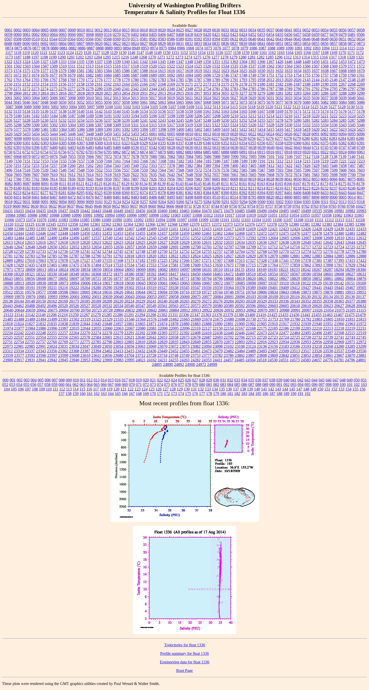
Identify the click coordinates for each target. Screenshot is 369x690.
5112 (208, 107)
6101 (36, 138)
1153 (193, 52)
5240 (135, 120)
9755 (260, 206)
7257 (53, 165)
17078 (63, 260)
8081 (361, 179)
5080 (306, 102)
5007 (63, 98)
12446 (41, 233)
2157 (72, 84)
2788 (279, 89)
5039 (343, 98)
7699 (343, 174)
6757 (72, 152)
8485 (144, 197)
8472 (72, 197)
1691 (162, 75)
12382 (316, 224)
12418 (240, 229)
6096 (361, 134)
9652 (116, 206)
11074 (31, 220)
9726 (197, 206)
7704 (361, 174)
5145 (126, 111)
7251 (17, 165)
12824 (196, 256)
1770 (81, 80)
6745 (325, 147)
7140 (351, 156)
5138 (62, 111)
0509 (27, 39)
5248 (207, 120)
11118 (360, 220)
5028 (243, 98)
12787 (74, 256)
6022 (252, 134)
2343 (144, 89)
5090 (37, 107)
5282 (316, 120)
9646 (98, 206)
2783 (234, 89)
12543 (141, 238)
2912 (153, 93)
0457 (297, 34)
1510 (63, 66)
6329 (144, 143)
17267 (196, 260)
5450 (108, 134)
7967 (180, 179)
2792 (316, 89)
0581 (144, 39)
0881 (63, 48)
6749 (361, 147)
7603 (361, 170)
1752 (279, 75)
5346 (361, 125)
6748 (352, 147)
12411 (173, 229)
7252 (26, 165)
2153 (35, 84)
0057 (352, 30)
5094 (73, 107)
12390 (19, 229)
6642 (289, 147)
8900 (334, 197)
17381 (317, 260)
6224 (188, 138)
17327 (251, 260)
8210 (225, 188)
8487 (162, 197)
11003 (175, 215)
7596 (306, 170)
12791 (107, 256)
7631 (144, 174)
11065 (359, 215)
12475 (284, 233)
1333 (62, 62)
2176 (234, 84)
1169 (333, 52)
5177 (352, 111)
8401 (288, 193)
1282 (261, 57)
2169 (171, 84)
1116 (360, 48)
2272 (26, 89)
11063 (348, 215)
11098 (193, 220)
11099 (203, 220)
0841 (261, 43)
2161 (99, 84)
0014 (117, 30)
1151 (175, 52)
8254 (26, 193)
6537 (144, 147)
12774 (306, 251)
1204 (98, 57)
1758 (334, 75)
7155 (63, 161)
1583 (99, 71)
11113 (339, 220)
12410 (163, 229)
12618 (63, 242)
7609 (45, 174)
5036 (316, 98)
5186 (63, 116)
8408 (306, 193)
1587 (135, 71)
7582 (234, 170)
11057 (316, 215)
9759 (287, 206)
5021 (189, 98)
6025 (279, 134)
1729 (216, 75)
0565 (81, 39)
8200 (144, 188)
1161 (263, 52)
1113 (334, 48)
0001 (9, 30)
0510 (36, 39)
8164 (270, 184)
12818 (129, 256)
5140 (81, 111)
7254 (44, 165)
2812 (27, 93)
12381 (305, 224)
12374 (239, 224)
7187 (225, 161)
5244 (171, 120)
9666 (170, 206)
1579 (62, 71)
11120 (8, 224)
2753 (198, 89)
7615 (99, 174)
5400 (180, 129)
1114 (343, 48)
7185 (207, 161)
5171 (297, 111)
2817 (72, 93)
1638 (325, 71)
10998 (154, 215)
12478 (317, 233)
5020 (180, 98)
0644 (288, 39)
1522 (171, 66)
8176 (351, 184)
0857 (334, 43)
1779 (126, 80)
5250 (225, 120)
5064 (171, 102)
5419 (306, 129)
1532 (216, 66)
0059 (9, 34)
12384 (338, 224)
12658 (141, 247)
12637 (273, 242)
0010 (81, 30)
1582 (90, 71)
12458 (173, 233)
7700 (352, 174)
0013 (108, 30)
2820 (99, 93)
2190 (325, 84)
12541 (118, 238)
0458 (306, 34)
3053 (207, 93)
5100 (109, 107)
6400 (54, 147)
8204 (171, 188)
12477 (306, 233)
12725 (350, 247)
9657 (134, 206)
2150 (8, 84)
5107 (172, 107)
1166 (307, 52)
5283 (325, 120)
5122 (287, 107)
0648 (316, 39)
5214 (270, 116)
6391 (361, 143)
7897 (135, 179)
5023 (198, 98)
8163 (261, 184)
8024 (261, 179)
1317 (333, 57)
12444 (19, 233)
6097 (9, 138)
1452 (334, 62)
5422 (334, 129)
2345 (162, 89)
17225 (162, 260)
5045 (17, 102)
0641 (261, 39)
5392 (126, 129)
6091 (316, 134)
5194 (135, 116)
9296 (253, 202)
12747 (129, 251)
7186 (216, 161)
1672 (17, 75)
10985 (21, 215)
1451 (325, 62)
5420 (316, 129)
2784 (243, 89)
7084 (189, 156)
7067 (99, 156)
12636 (262, 242)
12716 (295, 247)
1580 (72, 71)
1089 (280, 48)
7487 (361, 165)
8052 (306, 179)
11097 (182, 220)
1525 (198, 66)
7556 (117, 170)
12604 (273, 238)
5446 (72, 134)
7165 (135, 161)
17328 (262, 260)
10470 (207, 211)
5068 (207, 102)
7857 (117, 179)
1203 (89, 57)
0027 (189, 30)
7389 (207, 165)
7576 (216, 170)
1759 (343, 75)
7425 (297, 165)
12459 (184, 233)
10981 (339, 211)
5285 (343, 120)
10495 (284, 211)
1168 (325, 52)
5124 (305, 107)
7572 (198, 170)
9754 (251, 206)
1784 (171, 80)
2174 (216, 84)
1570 (343, 66)
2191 (334, 84)
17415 (350, 260)
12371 (206, 224)
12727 (361, 247)
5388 (90, 129)
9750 (233, 206)
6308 (90, 143)
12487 (41, 238)
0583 (162, 39)
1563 (279, 66)
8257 (35, 193)
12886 (350, 256)
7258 (62, 165)
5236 (99, 120)
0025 (180, 30)
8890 (288, 197)
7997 (207, 179)
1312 (288, 57)
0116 (108, 34)
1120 (35, 52)
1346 (171, 62)
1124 (70, 52)
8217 (288, 188)
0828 (153, 43)
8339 (108, 193)
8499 (198, 197)
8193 (90, 188)
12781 (8, 256)
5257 (270, 120)
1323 (17, 62)
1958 (261, 80)
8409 (316, 193)
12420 (262, 229)
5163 (225, 111)
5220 (316, 116)
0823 (126, 43)
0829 (162, 43)
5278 (279, 120)
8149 (216, 184)
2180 (261, 84)
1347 (180, 62)
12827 (229, 256)
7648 (189, 174)
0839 (243, 43)
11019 (251, 215)
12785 (52, 256)
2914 (171, 93)
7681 (306, 174)
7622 (135, 174)
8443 (343, 193)
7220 (334, 161)
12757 (218, 251)
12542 (130, 238)
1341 (135, 62)
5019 (171, 98)
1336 (90, 62)
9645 (89, 206)
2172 (198, 84)
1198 (44, 57)
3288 (343, 93)
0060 (18, 34)
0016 (135, 30)
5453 (135, 134)
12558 (207, 238)
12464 (229, 233)
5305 (81, 125)
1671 (8, 75)
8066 (334, 179)
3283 (297, 93)
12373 (228, 224)
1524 (189, 66)
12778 (339, 251)
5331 (297, 125)
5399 (171, 129)
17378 (306, 260)
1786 (189, 80)
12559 (218, 238)
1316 (324, 57)
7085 (198, 156)
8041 (288, 179)
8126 (107, 184)
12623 (118, 242)
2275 (53, 89)
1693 (180, 75)
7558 (135, 170)
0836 (225, 43)
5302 (54, 125)
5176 (343, 111)
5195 (144, 116)
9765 (333, 206)
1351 (216, 62)
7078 (135, 156)
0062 (36, 34)
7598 (325, 170)
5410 (225, 129)
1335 (81, 62)
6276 (270, 138)
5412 (243, 129)
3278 (252, 93)
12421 (273, 229)
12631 (207, 242)
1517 (126, 66)
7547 (72, 170)
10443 (96, 211)
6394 (27, 147)
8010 (243, 179)
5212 (252, 116)
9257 (144, 202)
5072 (234, 102)
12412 (184, 229)
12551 (185, 238)
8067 (343, 179)
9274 (189, 202)
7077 (126, 156)
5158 (180, 111)
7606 (27, 174)
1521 (162, 66)
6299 (9, 143)
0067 (81, 34)
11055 (305, 215)
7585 (243, 170)
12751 (173, 251)
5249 (216, 120)
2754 (207, 89)
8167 (297, 184)
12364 (128, 224)
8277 (44, 193)
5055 (99, 102)
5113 (216, 107)
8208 (207, 188)
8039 (279, 179)
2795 (334, 89)
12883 (317, 256)
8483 (135, 197)
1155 (210, 52)
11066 (9, 220)
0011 (90, 30)
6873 (135, 152)
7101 (271, 156)
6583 (162, 147)
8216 (279, 188)
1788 (207, 80)
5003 (27, 98)
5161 (207, 111)
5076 (270, 102)
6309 (99, 143)
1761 (361, 75)
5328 (270, 125)
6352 (225, 143)
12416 (218, 229)
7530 (35, 170)
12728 (8, 251)
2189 (316, 84)
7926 (153, 179)
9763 (315, 206)
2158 (81, 84)
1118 (17, 52)
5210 (234, 116)
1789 (216, 80)
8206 (189, 188)
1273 (179, 57)
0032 (234, 30)
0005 (45, 30)
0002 (18, 30)
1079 (244, 48)
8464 (45, 197)
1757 (325, 75)
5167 (261, 111)
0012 (99, 30)
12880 (284, 256)
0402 (135, 34)
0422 (225, 34)
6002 (162, 134)
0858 (343, 43)
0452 (252, 34)
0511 (44, 39)
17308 (229, 260)
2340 (117, 89)
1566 (306, 66)
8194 (99, 188)
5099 (100, 107)
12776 (328, 251)
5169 (279, 111)
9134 (117, 202)
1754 (297, 75)
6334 (153, 143)
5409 (216, 129)
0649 (325, 39)
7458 (343, 165)
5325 (243, 125)
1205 (107, 57)
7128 (324, 156)
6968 (18, 156)
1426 (279, 62)
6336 (171, 143)
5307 (99, 125)
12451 (96, 233)
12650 (52, 247)
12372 (217, 224)
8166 (288, 184)
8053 (316, 179)
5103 (136, 107)
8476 (90, 197)
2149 (361, 80)
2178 (243, 84)
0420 (207, 34)
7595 (297, 170)
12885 (339, 256)
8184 (45, 188)
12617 (52, 242)
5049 (53, 102)
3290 (361, 93)
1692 (171, 75)
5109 (190, 107)
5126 (324, 107)
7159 (99, 161)
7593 (279, 170)
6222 (170, 138)
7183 (189, 161)
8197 (117, 188)
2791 (306, 89)
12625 (140, 242)
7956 (171, 179)
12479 (328, 233)
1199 (53, 57)
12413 (196, 229)
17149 (96, 260)
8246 (352, 188)
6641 (280, 147)
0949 (136, 48)
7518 (26, 170)
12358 (73, 224)
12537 (96, 238)
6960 (352, 152)
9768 (351, 206)
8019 (252, 179)
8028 (270, 179)
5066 (189, 102)
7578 (225, 170)
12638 (284, 242)
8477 (99, 197)
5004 (36, 98)
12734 (52, 251)
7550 (90, 170)
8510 (216, 197)
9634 (62, 206)
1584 (108, 71)
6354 (243, 143)
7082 (171, 156)
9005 (343, 197)
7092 (243, 156)
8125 (98, 184)
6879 (162, 152)
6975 (45, 156)
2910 (135, 93)
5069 (216, 102)
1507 (45, 66)
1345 (162, 62)
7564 (162, 170)
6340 (207, 143)
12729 (19, 251)
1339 (117, 62)
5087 (10, 107)
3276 (234, 93)
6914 (252, 152)
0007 (63, 30)
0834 (207, 43)
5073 (243, 102)
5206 (198, 116)
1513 (90, 66)
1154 (202, 52)
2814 (45, 93)
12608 (317, 238)
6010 (189, 134)
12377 (261, 224)
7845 (90, 179)
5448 (90, 134)
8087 (27, 184)
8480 (108, 197)
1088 (271, 48)
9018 (9, 202)
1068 (190, 48)
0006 (54, 30)
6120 (98, 138)
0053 (316, 30)
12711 (262, 247)
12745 (118, 251)
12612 (361, 238)
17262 (173, 260)
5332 (306, 125)
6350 (216, 143)
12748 (140, 251)
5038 (334, 98)
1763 (17, 80)
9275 (198, 202)
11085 (85, 220)
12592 (251, 238)
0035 (261, 30)
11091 (128, 220)
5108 (181, 107)
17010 (30, 260)
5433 (27, 134)
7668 (270, 174)
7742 (8, 179)
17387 (328, 260)
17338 (273, 260)
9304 (298, 202)
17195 (151, 260)
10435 (41, 211)
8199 (135, 188)
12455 (140, 233)
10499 (306, 211)
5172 (306, 111)
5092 (55, 107)
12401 (85, 229)
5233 (72, 120)
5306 (90, 125)
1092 (307, 48)
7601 (352, 170)
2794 (325, 89)
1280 (242, 57)
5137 (53, 111)
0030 (216, 30)
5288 (361, 120)
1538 (261, 66)
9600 (17, 206)
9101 (99, 202)
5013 (117, 98)
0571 (135, 39)
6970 (27, 156)
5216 (288, 116)
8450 (9, 197)
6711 (316, 147)
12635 (251, 242)
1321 (360, 57)
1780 (135, 80)
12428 (317, 229)
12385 (349, 224)
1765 (35, 80)
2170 (180, 84)
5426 (9, 134)
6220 (161, 138)
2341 (126, 89)
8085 (18, 184)
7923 (144, 179)
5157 (171, 111)
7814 (53, 179)
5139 (72, 111)
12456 (151, 233)
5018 (162, 98)
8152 (234, 184)
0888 (100, 48)
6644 (307, 147)
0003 (27, 30)
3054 (216, 93)
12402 (96, 229)
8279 (53, 193)
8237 (334, 188)
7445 (325, 165)
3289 (352, 93)
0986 (181, 48)
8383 (198, 193)
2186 (288, 84)
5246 (189, 120)
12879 (273, 256)
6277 (279, 138)
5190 (99, 116)
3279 (261, 93)
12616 (41, 242)
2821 (108, 93)
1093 (317, 48)
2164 (126, 84)
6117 (80, 138)
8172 (315, 184)
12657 (130, 247)
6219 (152, 138)
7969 (189, 179)
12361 (95, 224)
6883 (189, 152)
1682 (90, 75)
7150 (18, 161)
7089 (225, 156)
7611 (63, 174)
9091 (45, 202)
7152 (36, 161)
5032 (279, 98)
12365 (139, 224)
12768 (262, 251)
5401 (189, 129)
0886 (82, 48)
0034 (252, 30)
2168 (162, 84)
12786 (63, 256)
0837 (234, 43)
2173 (207, 84)
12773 (295, 251)
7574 (207, 170)
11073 (20, 220)
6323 (126, 143)
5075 (261, 102)
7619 (117, 174)
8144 (189, 184)
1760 (352, 75)
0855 (316, 43)
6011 (198, 134)
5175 (334, 111)
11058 (327, 215)
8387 (216, 193)
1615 (162, 71)
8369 (126, 193)
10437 (63, 211)
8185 (54, 188)
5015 (135, 98)
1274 (188, 57)
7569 (189, 170)
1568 (325, 66)
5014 (126, 98)
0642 (270, 39)
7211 (270, 161)
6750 (8, 152)
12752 (184, 251)
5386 (81, 129)
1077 (226, 48)
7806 (44, 179)
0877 (36, 48)
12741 (85, 251)
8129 (125, 184)
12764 (240, 251)
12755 (207, 251)
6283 (333, 138)
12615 (30, 242)
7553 (108, 170)
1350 (207, 62)
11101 (224, 220)
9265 (171, 202)
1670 (361, 71)
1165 (298, 52)
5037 (325, 98)
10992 (99, 215)
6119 (89, 138)
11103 (246, 220)
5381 (45, 129)
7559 (144, 170)
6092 (325, 134)
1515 (108, 66)
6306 (72, 143)
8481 (117, 197)
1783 (162, 80)
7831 (62, 179)
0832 (189, 43)
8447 (361, 193)
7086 (207, 156)
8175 (342, 184)
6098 (18, 138)
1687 (135, 75)
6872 (126, 152)
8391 (234, 193)
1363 (234, 62)
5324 (234, 125)
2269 (361, 84)
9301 (271, 202)
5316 (162, 125)
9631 (44, 206)
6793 (90, 152)
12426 (306, 229)
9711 (188, 206)
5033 (288, 98)
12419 (251, 229)
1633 (288, 71)
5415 (270, 129)
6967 (9, 156)
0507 (9, 39)
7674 (297, 174)
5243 (162, 120)
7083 (180, 156)
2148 (352, 80)
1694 (189, 75)
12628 (173, 242)
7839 (81, 179)
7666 (261, 174)
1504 (36, 66)
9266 (180, 202)
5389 (99, 129)
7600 (343, 170)
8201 (153, 188)
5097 (91, 107)
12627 (162, 242)
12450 (85, 233)
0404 (144, 34)
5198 (171, 116)
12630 (196, 242)
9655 (125, 206)
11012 (208, 215)
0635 (243, 39)
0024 (171, 30)
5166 (252, 111)
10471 (218, 211)
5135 (35, 111)
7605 (18, 174)
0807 (81, 43)
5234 (81, 120)
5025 (216, 98)
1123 (61, 52)
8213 (252, 188)
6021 (243, 134)
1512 (81, 66)
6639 (262, 147)
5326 (252, 125)
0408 (180, 34)
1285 (270, 57)
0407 (171, 34)
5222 (334, 116)
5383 (54, 129)
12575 (240, 238)
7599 (334, 170)
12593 (262, 238)
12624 (129, 242)
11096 (171, 220)
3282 (288, 93)
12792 (118, 256)
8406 (297, 193)
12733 (41, 251)
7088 (216, 156)
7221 (343, 161)
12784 (41, 256)
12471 (251, 233)
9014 (352, 197)
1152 (184, 52)
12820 (151, 256)
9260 (153, 202)
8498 (189, 197)
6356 (261, 143)
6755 (53, 152)
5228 (26, 120)
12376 (250, 224)
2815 (54, 93)
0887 (91, 48)
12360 (84, 224)
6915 (261, 152)
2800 (18, 93)
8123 (89, 184)
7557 (126, 170)
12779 (350, 251)
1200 (62, 57)
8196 (108, 188)
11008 (197, 215)
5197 (162, 116)
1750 (261, 75)
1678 (62, 75)
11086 (95, 220)
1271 (161, 57)
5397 (153, 129)
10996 (132, 215)
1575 (26, 71)
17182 (140, 260)
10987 (43, 215)
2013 (279, 80)
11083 (63, 220)
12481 (350, 233)
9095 (72, 202)
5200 (189, 116)
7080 (153, 156)
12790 (96, 256)
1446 (288, 62)
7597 (316, 170)
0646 (306, 39)
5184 (54, 116)
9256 (135, 202)
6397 (45, 147)
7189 (243, 161)
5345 (352, 125)
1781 (144, 80)
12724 (339, 247)
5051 (72, 102)
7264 (108, 165)
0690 (26, 43)
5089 (28, 107)
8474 (81, 197)
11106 (277, 220)
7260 (72, 165)
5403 (207, 129)
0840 (252, 43)
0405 (153, 34)
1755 (306, 75)
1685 (117, 75)
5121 (278, 107)
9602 (26, 206)
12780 (361, 251)
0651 (343, 39)
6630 (189, 147)
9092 (54, 202)
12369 (183, 224)
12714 (284, 247)
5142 (99, 111)
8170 (306, 184)
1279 (233, 57)
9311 (325, 202)
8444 (352, 193)
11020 (262, 215)
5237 (108, 120)
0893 (118, 48)
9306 (316, 202)
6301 (27, 143)
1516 (117, 66)
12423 (284, 229)
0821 (108, 43)
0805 (72, 43)
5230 (44, 120)
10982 (350, 211)
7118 (315, 156)
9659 (143, 206)
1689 (153, 75)
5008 (72, 98)
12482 (361, 233)
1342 (144, 62)
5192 (117, 116)
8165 (279, 184)
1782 (153, 80)
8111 (63, 184)
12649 (41, 247)
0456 (288, 34)
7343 (117, 165)
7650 (198, 174)
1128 (105, 52)
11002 (165, 215)
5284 (334, 120)
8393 (252, 193)
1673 (26, 75)
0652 (352, 39)
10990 (77, 215)
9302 (280, 202)
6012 (207, 134)
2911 (144, 93)
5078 (288, 102)
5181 (27, 116)
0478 (334, 34)
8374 (144, 193)
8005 (216, 179)
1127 (96, 52)
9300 (262, 202)
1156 (219, 52)
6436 (81, 147)
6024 (270, 134)
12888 (361, 256)
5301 (45, 125)
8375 (153, 193)
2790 (297, 89)
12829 (251, 256)
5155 (153, 111)
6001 (153, 134)
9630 (35, 206)
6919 (297, 152)
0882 (73, 48)
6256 (252, 138)
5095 (82, 107)
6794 (99, 152)
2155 (53, 84)
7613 (81, 174)
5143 (108, 111)
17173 (129, 260)
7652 (207, 174)
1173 (9, 57)
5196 (153, 116)
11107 (288, 220)
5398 (162, 129)
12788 (85, 256)
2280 (99, 89)
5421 (325, 129)
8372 (135, 193)
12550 (174, 238)
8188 (63, 188)
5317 (171, 125)
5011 (99, 98)
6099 (27, 138)
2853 (117, 93)
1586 (126, 71)
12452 (107, 233)
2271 (17, 89)
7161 (117, 161)
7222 (352, 161)
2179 (252, 84)
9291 (225, 202)
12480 (339, 233)
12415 (207, 229)
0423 (234, 34)
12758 (229, 251)
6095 (352, 134)
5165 (243, 111)
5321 (207, 125)
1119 (26, 52)
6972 (36, 156)
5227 (17, 120)
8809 (261, 197)
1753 (288, 75)
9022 (18, 202)
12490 (52, 238)
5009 (81, 98)
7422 (288, 165)
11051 (273, 215)
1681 (81, 75)
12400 (74, 229)
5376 (9, 129)
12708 (240, 247)
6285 (351, 138)
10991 (88, 215)
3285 (316, 93)
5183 (45, 116)
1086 (253, 48)
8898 (316, 197)
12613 (8, 242)
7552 (99, 170)
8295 (81, 193)
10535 (317, 211)
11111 (319, 220)
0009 (72, 30)
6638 (253, 147)
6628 (171, 147)
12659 (152, 247)
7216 (316, 161)
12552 (196, 238)
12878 (262, 256)
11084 (74, 220)
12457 (162, 233)
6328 (135, 143)
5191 (108, 116)
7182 (180, 161)
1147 (140, 52)
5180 (18, 116)
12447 (52, 233)
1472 (352, 62)
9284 (207, 202)
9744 (215, 206)
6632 (207, 147)
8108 (54, 184)
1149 (158, 52)
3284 (306, 93)
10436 (52, 211)
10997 (143, 215)
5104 (145, 107)
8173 (324, 184)
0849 (270, 43)
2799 (9, 93)
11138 (40, 224)
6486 (117, 147)
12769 (273, 251)
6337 (180, 143)
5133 (17, 111)
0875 (18, 48)
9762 (305, 206)
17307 (218, 260)
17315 (240, 260)
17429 (19, 265)
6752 (26, 152)
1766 (44, 80)
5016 (144, 98)
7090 (234, 156)
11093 (149, 220)
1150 (166, 52)
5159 (189, 111)
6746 (334, 147)
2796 (343, 89)
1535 (234, 66)
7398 (225, 165)
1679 (72, 75)
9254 (126, 202)
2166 (144, 84)
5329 (279, 125)
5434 (36, 134)
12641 (317, 242)
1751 (270, 75)
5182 (36, 116)
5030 (261, 98)
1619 (198, 71)
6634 (225, 147)
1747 (234, 75)
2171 (189, 84)
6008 (180, 134)
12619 (74, 242)
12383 (327, 224)
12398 (63, 229)
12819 (140, 256)
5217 (297, 116)
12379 (283, 224)
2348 (189, 89)
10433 (19, 211)
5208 (216, 116)
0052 (306, 30)
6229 (234, 138)
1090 (289, 48)
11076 (41, 220)
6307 (81, 143)
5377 (18, 129)
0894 (127, 48)
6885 (207, 152)
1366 (261, 62)
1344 (153, 62)
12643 (339, 242)
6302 (36, 143)
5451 (117, 134)
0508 (18, 39)
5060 (135, 102)
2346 (171, 89)
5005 (45, 98)
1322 (8, 62)
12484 (19, 238)
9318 (361, 202)
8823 (279, 197)
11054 (294, 215)
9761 (296, 206)
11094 (160, 220)
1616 (171, 71)
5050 (62, 102)
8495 (171, 197)
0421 (216, 34)
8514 (234, 197)
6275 (261, 138)
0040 (279, 30)
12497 (85, 238)
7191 (262, 161)
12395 (41, 229)
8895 (297, 197)
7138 (333, 156)
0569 (117, 39)
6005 (171, 134)
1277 (215, 57)
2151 (17, 84)
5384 (63, 129)
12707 (229, 247)
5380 (36, 129)
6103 (54, 138)
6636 (234, 147)
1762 (8, 80)
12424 (295, 229)
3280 (270, 93)
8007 (225, 179)
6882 (180, 152)
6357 (270, 143)
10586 (328, 211)
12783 (30, 256)
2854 (126, 93)
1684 (108, 75)
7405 (252, 165)
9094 (63, 202)
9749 (224, 206)
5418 (297, 129)
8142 (171, 184)
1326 (35, 62)
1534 (225, 66)
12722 (317, 247)
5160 (198, 111)
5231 (53, 120)
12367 (161, 224)
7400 (234, 165)
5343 (343, 125)
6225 (198, 138)
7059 (81, 156)
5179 (9, 116)
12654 (96, 247)
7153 (45, 161)
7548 (81, 170)
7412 (270, 165)
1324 (26, 62)
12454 (129, 233)
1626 (252, 71)
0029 (207, 30)
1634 (297, 71)
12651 (63, 247)
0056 (343, 30)
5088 (19, 107)
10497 (295, 211)
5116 (243, 107)
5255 (261, 120)
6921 (316, 152)
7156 (72, 161)
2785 (252, 89)
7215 (306, 161)
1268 (143, 57)
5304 (72, 125)
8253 (17, 193)
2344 (153, 89)
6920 (306, 152)
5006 (54, 98)
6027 (297, 134)
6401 (63, 147)
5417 (288, 129)
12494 (63, 238)
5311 (135, 125)
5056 (108, 102)
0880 (54, 48)
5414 (261, 129)
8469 (63, 197)
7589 (270, 170)
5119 (260, 107)
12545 (152, 238)
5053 (90, 102)
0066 (72, 34)
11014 (219, 215)
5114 (225, 107)
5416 (279, 129)
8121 (80, 184)
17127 (85, 260)
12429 (328, 229)
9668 (179, 206)
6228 (225, 138)
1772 (90, 80)
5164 (234, 111)
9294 (243, 202)
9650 (107, 206)
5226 (8, 120)
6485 (108, 147)
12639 (295, 242)
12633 (229, 242)
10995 (121, 215)
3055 (225, 93)
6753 (35, 152)
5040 (352, 98)
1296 (279, 57)
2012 (270, 80)
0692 (44, 43)
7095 (253, 156)
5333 (316, 125)
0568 (108, 39)
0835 (216, 43)
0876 (27, 48)
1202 (80, 57)
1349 (198, 62)
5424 (352, 129)
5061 (144, 102)
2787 (270, 89)
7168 (162, 161)
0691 (35, 43)
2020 (288, 80)
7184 (198, 161)
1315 (315, 57)
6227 (216, 138)
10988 (54, 215)
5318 (180, 125)
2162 (108, 84)
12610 (339, 238)
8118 (71, 184)
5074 (252, 102)
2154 (44, 84)
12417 (229, 229)
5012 (108, 98)
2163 (117, 84)
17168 (118, 260)
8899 (325, 197)
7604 (9, 174)
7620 (126, 174)
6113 (63, 138)
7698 (334, 174)
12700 (196, 247)
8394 (261, 193)
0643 (279, 39)
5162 (216, 111)
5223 (343, 116)
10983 (361, 211)
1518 (135, 66)
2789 (288, 89)
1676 (44, 75)
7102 (280, 156)
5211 (243, 116)
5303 (63, 125)
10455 (129, 211)
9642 (80, 206)
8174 (333, 184)
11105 (267, 220)
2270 (8, 89)
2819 (90, 93)
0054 (325, 30)
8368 (117, 193)
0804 (62, 43)
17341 (284, 260)
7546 (62, 170)
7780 (17, 179)
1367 (270, 62)
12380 (294, 224)
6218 (143, 138)
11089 (106, 220)
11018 (240, 215)
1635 (306, 71)
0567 (99, 39)
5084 (343, 102)
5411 (234, 129)
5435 (45, 134)
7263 (99, 165)
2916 (189, 93)
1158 (237, 52)
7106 (289, 156)
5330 (288, 125)
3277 (243, 93)
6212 (134, 138)
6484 (99, 147)
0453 (261, 34)
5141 (90, 111)
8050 (297, 179)
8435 (334, 193)
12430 (339, 229)
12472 (262, 233)
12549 (163, 238)
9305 (307, 202)
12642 (328, 242)
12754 (196, 251)
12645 (361, 242)
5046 (26, 102)
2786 (261, 89)
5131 (360, 107)
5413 (252, 129)
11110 (309, 220)
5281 (306, 120)
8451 (18, 197)
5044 (8, 102)
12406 (118, 229)
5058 (126, 102)
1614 (153, 71)
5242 (153, 120)
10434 (30, 211)
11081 (52, 220)
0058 (361, 30)
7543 (53, 170)
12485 (30, 238)
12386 (360, 224)
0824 (135, 43)
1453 (343, 62)
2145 (325, 80)
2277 (72, 89)
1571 (352, 66)
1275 (197, 57)
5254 (252, 120)
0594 (216, 39)
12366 (150, 224)
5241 (144, 120)
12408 (141, 229)
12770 (284, 251)
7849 (99, 179)
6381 (334, 143)
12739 (74, 251)
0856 (325, 43)
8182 (27, 188)
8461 (36, 197)
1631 (270, 71)
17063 (41, 260)
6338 (189, 143)
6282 (324, 138)
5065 (180, 102)
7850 (108, 179)
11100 (214, 220)
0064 (54, 34)
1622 (216, 71)
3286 (325, 93)
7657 (216, 174)
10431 (8, 211)
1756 (316, 75)
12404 (107, 229)
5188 (81, 116)
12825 (207, 256)
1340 (126, 62)
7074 (117, 156)
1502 (18, 66)
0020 (162, 30)
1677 (53, 75)
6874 (144, 152)
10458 (151, 211)
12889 (8, 260)
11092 (139, 220)
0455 (279, 34)
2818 (81, 93)
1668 (343, 71)
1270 (152, 57)
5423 (343, 129)
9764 (324, 206)
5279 (288, 120)
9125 (108, 202)
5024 (207, 98)
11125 (29, 224)
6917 (279, 152)
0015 (126, 30)
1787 (198, 80)
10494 (273, 211)
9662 (161, 206)
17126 (74, 260)
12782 (19, 256)
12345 (51, 224)
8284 (72, 193)
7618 (108, 174)
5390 (108, 129)
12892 (19, 260)
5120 (269, 107)
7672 (288, 174)
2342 (135, 89)
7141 (360, 156)
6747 (343, 147)
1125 (79, 52)
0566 (90, 39)
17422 (361, 260)
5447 (81, 134)
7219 (325, 161)
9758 (278, 206)
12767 (251, 251)
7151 (27, 161)
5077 (279, 102)
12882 (306, 256)
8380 (171, 193)
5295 (9, 125)
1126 (87, 52)
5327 (261, 125)
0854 (306, 43)
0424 (243, 34)
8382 (189, 193)
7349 (135, 165)
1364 (243, 62)
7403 (243, 165)
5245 (180, 120)
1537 (252, 66)
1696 (207, 75)
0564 (72, 39)
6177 (116, 138)
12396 (52, 229)
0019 (153, 30)
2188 (306, 84)
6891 (243, 152)
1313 (297, 57)
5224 (352, 116)
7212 (279, 161)
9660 (152, 206)
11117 (349, 220)
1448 (297, 62)
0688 (8, 43)
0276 (126, 34)
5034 (297, 98)
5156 (162, 111)
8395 (270, 193)
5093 (64, 107)
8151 (225, 184)
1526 (207, 66)
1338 (108, 62)
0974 (154, 48)
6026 (288, 134)
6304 (54, 143)
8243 (343, 188)
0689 (17, 43)
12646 (8, 247)
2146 (334, 80)
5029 (252, 98)
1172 (360, 52)
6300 (18, 143)
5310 (126, 125)
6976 (54, 156)
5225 (361, 116)
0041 (288, 30)
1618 (189, 71)
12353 (62, 224)
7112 (307, 156)
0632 (234, 39)
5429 (18, 134)
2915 (180, 93)
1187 (18, 57)
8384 (207, 193)
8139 (162, 184)
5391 (117, 129)
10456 (140, 211)
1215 (116, 57)
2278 (81, 89)
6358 (279, 143)
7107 (298, 156)
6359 (288, 143)
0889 (109, 48)
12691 (174, 247)
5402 (198, 129)
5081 (316, 102)
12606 (295, 238)
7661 (234, 174)
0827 (144, 43)
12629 (184, 242)
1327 (44, 62)
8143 (180, 184)
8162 (252, 184)
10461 (173, 211)
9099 (90, 202)
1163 (281, 52)
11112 (329, 220)
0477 (325, 34)
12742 (96, 251)
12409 (152, 229)
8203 (162, 188)
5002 (18, 98)
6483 (90, 147)
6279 (297, 138)
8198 (126, 188)
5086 (361, 102)
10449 (118, 211)
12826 (218, 256)
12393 (30, 229)
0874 (9, 48)
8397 (279, 193)
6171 (107, 138)
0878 (45, 48)
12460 (196, 233)
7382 (189, 165)
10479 (229, 211)
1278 (224, 57)
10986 (32, 215)
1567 (316, 66)
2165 (135, 84)
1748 (243, 75)
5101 (118, 107)
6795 (108, 152)
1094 (326, 48)
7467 (352, 165)
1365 (252, 62)
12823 (184, 256)
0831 (180, 43)
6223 (179, 138)
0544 (53, 39)
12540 (107, 238)
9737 (206, 206)
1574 (17, 71)
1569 (334, 66)
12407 (130, 229)
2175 (225, 84)
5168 (270, 111)
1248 (134, 57)
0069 (99, 34)
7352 (144, 165)
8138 (153, 184)
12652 (74, 247)
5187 (72, 116)
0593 (207, 39)
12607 (306, 238)
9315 (352, 202)
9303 (289, 202)
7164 (126, 161)
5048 (44, 102)
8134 (144, 184)
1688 (144, 75)
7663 (243, 174)
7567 (171, 170)
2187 (297, 84)
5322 (216, 125)
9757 (269, 206)
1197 (35, 57)
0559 (62, 39)
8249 (361, 188)
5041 (361, 98)
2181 (270, 84)
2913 (162, 93)
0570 (126, 39)
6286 (360, 138)
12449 (74, 233)
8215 (270, 188)
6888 (225, 152)
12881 (295, 256)
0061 (27, 34)
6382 (343, 143)
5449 (99, 134)
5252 (243, 120)
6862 (117, 152)
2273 (35, 89)
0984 (172, 48)
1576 (35, 71)
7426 (306, 165)
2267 (343, 84)
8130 (135, 184)
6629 (180, 147)
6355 (252, 143)
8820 (270, 197)
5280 (297, 120)
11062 (337, 215)
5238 (117, 120)
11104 (256, 220)
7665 (252, 174)
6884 (198, 152)
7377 (162, 165)
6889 (234, 152)
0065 (63, 34)
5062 (153, 102)
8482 (126, 197)
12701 (207, 247)
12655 (107, 247)
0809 (90, 43)
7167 (153, 161)
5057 (117, 102)
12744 (107, 251)
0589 (180, 39)
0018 (144, 30)
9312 (334, 202)
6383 (352, 143)
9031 (27, 202)
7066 (90, 156)
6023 (261, 134)
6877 (153, 152)
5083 (334, 102)
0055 (334, 30)
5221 (325, 116)
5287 (352, 120)
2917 (198, 93)
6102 (45, 138)
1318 (342, 57)
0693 (53, 43)
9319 (8, 206)
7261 (81, 165)
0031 (225, 30)
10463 (184, 211)
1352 (225, 62)
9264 (162, 202)
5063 (162, 102)
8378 (162, 193)
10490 (262, 211)
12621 (96, 242)
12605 (284, 238)
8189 (72, 188)
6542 (153, 147)
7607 (36, 174)
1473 (361, 62)
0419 (198, 34)
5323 (225, 125)
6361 (306, 143)
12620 (85, 242)
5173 (316, 111)
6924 (343, 152)
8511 (225, 197)
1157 (228, 52)
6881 (171, 152)
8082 (9, 184)
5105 (154, 107)
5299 (27, 125)
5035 (306, 98)
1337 (99, 62)
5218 (306, 116)
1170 (342, 52)
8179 (9, 188)
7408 (261, 165)
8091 (45, 184)
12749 (151, 251)
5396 (144, 129)
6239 (243, 138)
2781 (216, 89)
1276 (206, 57)
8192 (81, 188)
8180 (18, 188)
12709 (251, 247)
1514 (99, 66)
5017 (153, 98)
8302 (90, 193)
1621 (207, 71)
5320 (198, 125)
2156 (62, 84)
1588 (144, 71)
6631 (198, 147)
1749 (252, 75)
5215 (279, 116)
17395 (339, 260)
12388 (8, 229)
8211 (234, 188)
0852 (288, 43)
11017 (229, 215)
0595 (225, 39)
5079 (297, 102)
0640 (252, 39)
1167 (316, 52)
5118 (252, 107)
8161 (243, 184)
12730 (30, 251)
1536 (243, 66)
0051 (297, 30)
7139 (342, 156)
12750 (162, 251)
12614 (19, 242)
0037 (270, 30)
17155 (107, 260)
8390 (225, 193)
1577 (44, 71)
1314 (306, 57)
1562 (270, 66)
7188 (234, 161)
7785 (26, 179)
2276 (62, 89)
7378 (171, 165)
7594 (288, 170)
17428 (8, 265)
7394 (216, 165)
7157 (81, 161)
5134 (26, 111)
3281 (279, 93)
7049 (63, 156)
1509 (54, 66)
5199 (180, 116)
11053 (283, 215)
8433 (325, 193)
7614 (90, 174)
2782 (225, 89)
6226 (207, 138)
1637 (316, 71)
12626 (151, 242)
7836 (72, 179)
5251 (234, 120)
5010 (90, 98)
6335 (162, 143)
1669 (352, 71)
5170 (288, 111)
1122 (52, 52)
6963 (361, 152)
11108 (298, 220)
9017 (361, 197)
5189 (90, 116)
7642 (171, 174)
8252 (8, 193)
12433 (361, 229)
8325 (99, 193)
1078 (235, 48)
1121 (43, 52)
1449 (306, 62)
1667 (334, 71)
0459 (316, 34)
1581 (81, 71)
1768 (62, 80)
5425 (361, 129)
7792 (35, 179)
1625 (243, 71)
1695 (198, 75)
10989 (65, 215)
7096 (262, 156)
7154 (54, 161)
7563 (153, 170)
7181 (171, 161)
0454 (270, 34)
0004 (36, 30)
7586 (252, 170)
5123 (296, 107)
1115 (351, 48)
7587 (261, 170)
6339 (198, 143)
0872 (352, 43)
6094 (343, 134)
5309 (117, 125)
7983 (198, 179)
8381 (180, 193)
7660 (225, 174)
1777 (108, 80)
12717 (306, 247)
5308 (108, 125)
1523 (180, 66)
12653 (85, 247)
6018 (216, 134)
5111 (199, 107)
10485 (240, 211)
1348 (189, 62)
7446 (334, 165)
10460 (162, 211)
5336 (334, 125)
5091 (46, 107)
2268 (352, 84)
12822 (173, 256)
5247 (198, 120)
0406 (162, 34)
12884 (328, 256)
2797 (352, 89)
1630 (261, 71)
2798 (361, 89)
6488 (126, 147)
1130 (123, 52)
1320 (351, 57)
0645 (297, 39)
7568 (180, 170)
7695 (325, 174)
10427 (361, 206)
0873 (361, 43)
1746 (225, 75)
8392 (243, 193)
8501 (207, 197)
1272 (170, 57)
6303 (45, 143)
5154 (144, 111)
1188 (26, 57)
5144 (117, 111)
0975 (163, 48)
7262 (90, 165)
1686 (126, 75)
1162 (272, 52)
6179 (125, 138)
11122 (19, 224)
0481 (352, 34)
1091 (298, 48)
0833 (198, 43)
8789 (243, 197)
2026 (297, 80)
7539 (44, 170)
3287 (334, 93)
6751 (17, 152)
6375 (325, 143)
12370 (195, 224)
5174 (325, 111)
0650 (334, 39)
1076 (217, 48)
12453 (118, 233)
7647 (180, 174)
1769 (72, 80)
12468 (240, 233)
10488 (251, 211)
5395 (135, 129)
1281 (252, 57)
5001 (9, 98)
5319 (189, 125)
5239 (126, 120)
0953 (145, 48)
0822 (117, 43)
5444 (54, 134)
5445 (63, 134)
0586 (171, 39)
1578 (53, 71)
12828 (240, 256)
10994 (110, 215)
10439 (74, 211)
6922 (325, 152)
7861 (126, 179)
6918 (288, 152)
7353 (153, 165)
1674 (35, 75)
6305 (63, 143)
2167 (153, 84)
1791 (234, 80)
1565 (297, 66)
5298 (18, 125)
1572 (361, 66)
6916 (270, 152)
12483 (8, 238)
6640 (271, 147)
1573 (8, 71)
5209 (225, 116)
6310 (108, 143)
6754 (44, 152)
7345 (126, 165)
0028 (198, 30)
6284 (342, 138)
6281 (315, 138)
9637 (71, 206)
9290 (216, 202)
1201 (71, 57)
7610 (54, 174)
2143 (306, 80)
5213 (261, 116)
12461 (207, 233)
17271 (207, 260)
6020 (234, 134)
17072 (52, 260)
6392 (9, 147)
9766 (342, 206)
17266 (184, 260)
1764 (26, 80)
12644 (350, 242)
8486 (153, 197)
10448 (107, 211)
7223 (361, 161)
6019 (225, 134)
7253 (35, 165)
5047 (35, 102)
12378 (272, 224)
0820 (99, 43)
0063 (45, 34)
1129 (114, 52)
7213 (288, 161)
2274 (44, 89)
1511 (72, 66)
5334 (325, 125)
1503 (27, 66)
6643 (298, 147)
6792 (81, 152)
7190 (253, 161)
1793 (243, 80)
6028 (306, 134)
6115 (72, 138)
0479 (343, 34)
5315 (153, 125)
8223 (306, 188)
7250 (8, 165)
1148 (149, 52)
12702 (218, 247)
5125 (315, 107)
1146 (131, 52)
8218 (297, 188)
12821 (162, 256)
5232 (62, 120)
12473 (273, 233)
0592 (198, 39)
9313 (343, 202)
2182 (279, 84)
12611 (350, 238)
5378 (27, 129)
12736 (63, 251)
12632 (218, 242)
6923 (334, 152)
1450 (316, 62)
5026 (225, 98)
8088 (36, 184)
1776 (99, 80)
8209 (216, 188)
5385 (72, 129)
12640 (306, 242)
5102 (127, 107)
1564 (288, 66)
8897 (306, 197)
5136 (44, 111)
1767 (53, 80)
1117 (9, 52)
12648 (30, 247)
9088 (36, 202)
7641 (162, 174)
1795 (252, 80)
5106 (163, 107)
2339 (108, 89)
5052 (81, 102)
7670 (279, 174)
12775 (317, 251)
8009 (234, 179)
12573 (229, 238)
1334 (72, 62)
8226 (316, 188)
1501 (9, 66)
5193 (126, 116)
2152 (26, 84)
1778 (117, 80)
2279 (90, 89)
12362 (106, 224)
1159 (246, 52)
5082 (325, 102)
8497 (180, 197)
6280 (306, 138)
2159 (90, 84)
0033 (243, 30)
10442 (85, 211)
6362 (316, 143)
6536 (135, 147)
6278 (288, 138)
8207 (198, 188)
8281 (62, 193)
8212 (243, 188)
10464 (196, 211)
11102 (235, 220)
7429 (316, 165)
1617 (180, 71)
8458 (27, 197)
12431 (350, 229)
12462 (218, 233)
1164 (289, 52)
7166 (144, 161)
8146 (207, 184)
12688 (163, 247)
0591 (189, 39)
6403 (72, 147)
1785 (180, 80)
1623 (225, 71)
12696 (185, 247)
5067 (198, 102)
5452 (126, 134)
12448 (63, 233)
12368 (172, 224)
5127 (333, 107)
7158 (90, 161)
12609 (328, 238)
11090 (117, 220)
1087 (262, 48)
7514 (17, 170)
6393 (18, 147)
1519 (144, 66)
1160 (254, 52)
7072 (108, 156)
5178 (361, 111)
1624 (234, 71)
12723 (328, 247)
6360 (297, 143)
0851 (279, 43)
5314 (144, 125)
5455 (144, 134)
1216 (125, 57)
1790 (225, 80)
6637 (243, 147)
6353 (234, 143)
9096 (81, 202)
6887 (216, 152)
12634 (240, 242)
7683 (316, 174)
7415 (279, 165)
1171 (351, 52)
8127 (116, 184)
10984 (10, 215)
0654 (361, 39)
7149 (9, 161)
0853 (297, 43)
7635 (153, 174)
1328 (53, 62)
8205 (180, 188)
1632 (279, 71)
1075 (208, 48)
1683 (99, 75)
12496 (74, 238)
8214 (261, 188)
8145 (198, 184)
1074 (199, 48)
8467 (54, 197)
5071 (225, 102)
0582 (153, 39)
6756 (62, 152)
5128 (342, 107)
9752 (242, 206)
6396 (36, 147)
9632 (53, 206)
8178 (360, 184)
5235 (90, 120)
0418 (189, 34)
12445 (30, 233)
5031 (270, 98)
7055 (72, 156)
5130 (351, 107)
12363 (117, 224)
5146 (135, 111)
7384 (198, 165)
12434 (8, 233)
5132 (8, 111)
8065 (325, 179)
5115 (234, 107)
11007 (186, 215)
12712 (273, 247)
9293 (234, 202)
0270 (117, 34)
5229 (35, 120)
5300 (36, 125)
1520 (153, 66)
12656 (118, 247)
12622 (107, 242)
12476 (295, 233)
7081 (162, 156)
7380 (180, 165)
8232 (325, 188)
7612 (72, 174)
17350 (295, 260)
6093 (334, 134)
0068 (90, 34)
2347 (180, 89)
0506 (361, 34)
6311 (117, 143)
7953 (162, 179)
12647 (19, 247)
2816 (63, 93)
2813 (36, 93)
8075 (352, 179)
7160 (108, 161)
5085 (352, 102)
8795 (252, 197)
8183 (36, 188)
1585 (117, 71)
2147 (343, 80)
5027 (234, 98)
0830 (171, 43)
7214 (297, 161)
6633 (216, 147)
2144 (316, 80)
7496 (8, 170)
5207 (207, 116)
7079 (144, 156)
